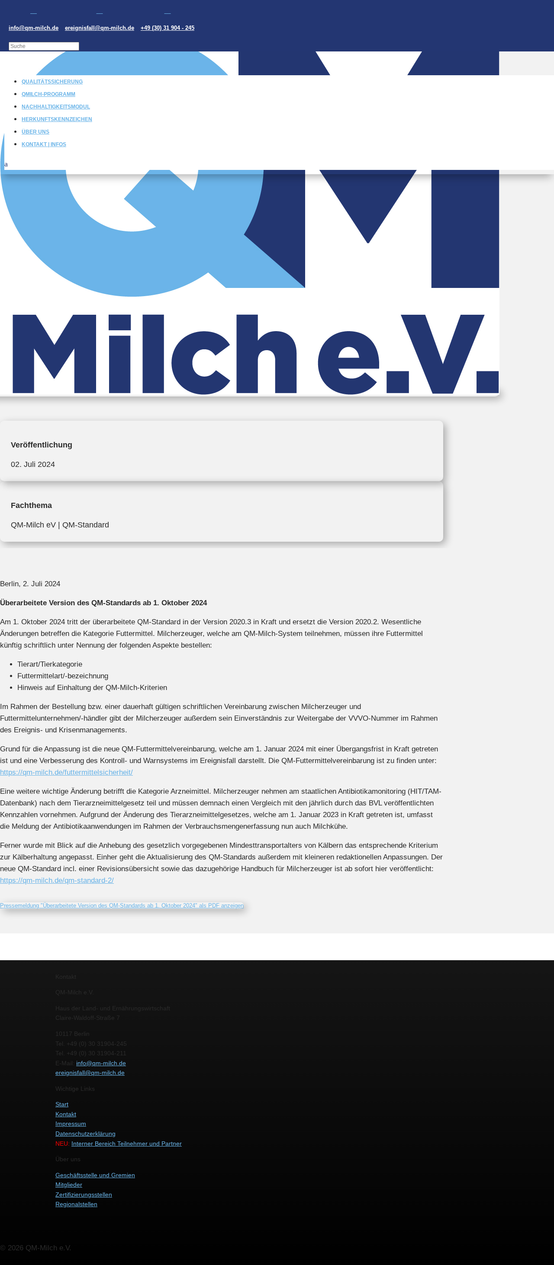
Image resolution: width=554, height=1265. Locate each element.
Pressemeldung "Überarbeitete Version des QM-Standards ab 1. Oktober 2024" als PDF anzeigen (122, 905)
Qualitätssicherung (52, 81)
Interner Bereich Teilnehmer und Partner (126, 1143)
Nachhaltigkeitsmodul (56, 106)
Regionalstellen (76, 1204)
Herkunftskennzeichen (57, 119)
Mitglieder (68, 1184)
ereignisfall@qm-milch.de (99, 28)
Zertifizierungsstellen (83, 1194)
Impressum (70, 1123)
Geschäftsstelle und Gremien (95, 1175)
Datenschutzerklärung (85, 1133)
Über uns (35, 131)
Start (61, 1104)
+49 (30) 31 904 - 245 (167, 28)
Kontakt (65, 1114)
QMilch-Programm (48, 94)
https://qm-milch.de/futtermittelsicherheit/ (66, 772)
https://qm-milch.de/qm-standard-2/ (57, 880)
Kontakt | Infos (44, 144)
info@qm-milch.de (33, 28)
